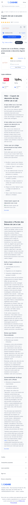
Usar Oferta (18, 67)
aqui (5, 440)
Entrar (24, 2)
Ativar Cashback (12, 36)
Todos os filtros (8, 42)
